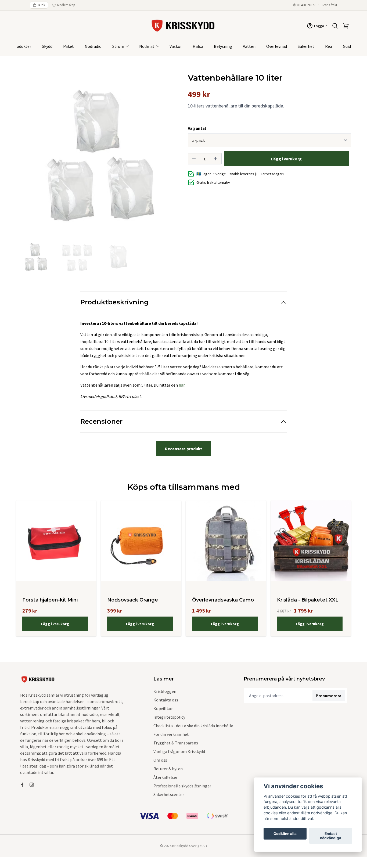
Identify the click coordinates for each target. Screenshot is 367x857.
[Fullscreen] (97, 154)
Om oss (160, 760)
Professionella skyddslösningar (182, 785)
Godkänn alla (285, 833)
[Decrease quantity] (194, 158)
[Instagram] (32, 785)
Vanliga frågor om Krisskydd (179, 751)
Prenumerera (328, 695)
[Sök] (335, 25)
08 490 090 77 (306, 5)
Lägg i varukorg (55, 623)
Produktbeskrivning (114, 302)
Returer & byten (168, 768)
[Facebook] (22, 785)
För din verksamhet (171, 734)
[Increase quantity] (215, 158)
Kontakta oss (165, 700)
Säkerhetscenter (168, 794)
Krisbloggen (164, 691)
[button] (170, 156)
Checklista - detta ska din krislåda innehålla (193, 725)
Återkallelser (165, 777)
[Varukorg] (345, 25)
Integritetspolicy (169, 717)
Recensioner (101, 421)
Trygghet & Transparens (175, 743)
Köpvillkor (163, 708)
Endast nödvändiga (330, 835)
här (182, 385)
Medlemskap (66, 5)
